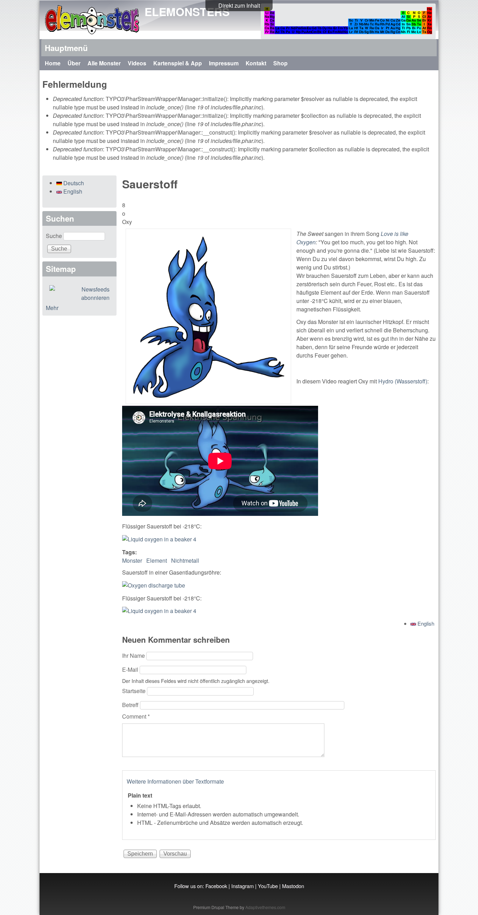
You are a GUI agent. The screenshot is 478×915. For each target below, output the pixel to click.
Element (156, 560)
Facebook (216, 885)
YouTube (268, 885)
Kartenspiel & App (177, 63)
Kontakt (256, 63)
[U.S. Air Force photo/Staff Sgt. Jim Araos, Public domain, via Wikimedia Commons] (159, 539)
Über (74, 63)
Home (53, 63)
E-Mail (131, 669)
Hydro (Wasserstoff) (402, 381)
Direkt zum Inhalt (239, 5)
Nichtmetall (185, 560)
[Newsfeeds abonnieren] (79, 293)
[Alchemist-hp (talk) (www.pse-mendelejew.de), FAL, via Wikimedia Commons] (153, 585)
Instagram (242, 885)
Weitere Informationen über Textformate (175, 781)
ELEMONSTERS (187, 11)
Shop (280, 63)
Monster (132, 560)
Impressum (224, 63)
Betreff (131, 705)
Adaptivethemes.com (265, 907)
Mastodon (293, 885)
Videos (137, 63)
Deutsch (73, 183)
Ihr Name (134, 655)
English (425, 623)
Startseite (134, 691)
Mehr (52, 308)
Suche (54, 236)
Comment (136, 716)
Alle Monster (104, 63)
